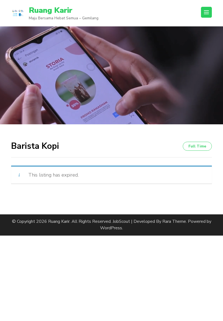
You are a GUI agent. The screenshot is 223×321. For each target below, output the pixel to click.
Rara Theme (174, 221)
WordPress (111, 228)
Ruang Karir (50, 10)
